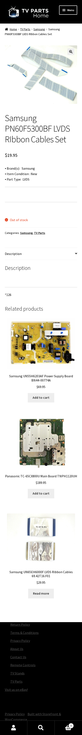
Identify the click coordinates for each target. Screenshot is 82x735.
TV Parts (25, 29)
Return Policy (20, 624)
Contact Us (18, 657)
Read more (41, 593)
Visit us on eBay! (16, 689)
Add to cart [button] (41, 397)
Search (41, 728)
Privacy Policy (20, 641)
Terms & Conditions (24, 633)
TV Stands (17, 673)
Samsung (39, 29)
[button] (70, 51)
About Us (16, 649)
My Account (13, 728)
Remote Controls (23, 665)
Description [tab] (13, 254)
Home (13, 29)
